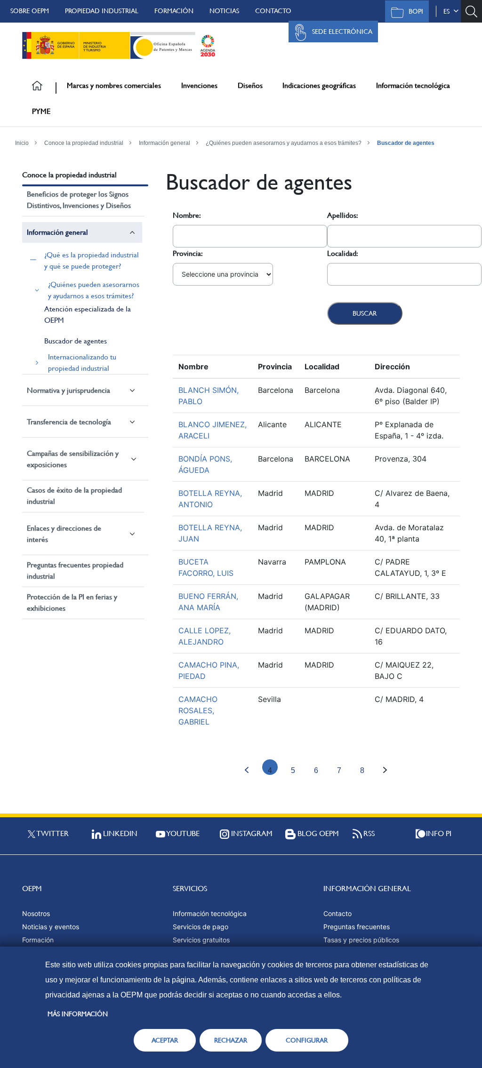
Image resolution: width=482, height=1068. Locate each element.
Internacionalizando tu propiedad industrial (82, 362)
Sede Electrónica (342, 31)
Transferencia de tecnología (69, 421)
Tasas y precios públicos (361, 940)
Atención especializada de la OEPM (87, 314)
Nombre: (187, 215)
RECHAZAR (230, 1040)
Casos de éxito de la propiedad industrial (74, 496)
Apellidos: (342, 215)
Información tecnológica (413, 85)
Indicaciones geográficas (319, 85)
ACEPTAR (165, 1040)
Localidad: (342, 253)
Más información (78, 1014)
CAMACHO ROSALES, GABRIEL (197, 710)
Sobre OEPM (29, 11)
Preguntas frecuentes (356, 927)
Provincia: (188, 253)
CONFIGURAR (307, 1040)
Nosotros (36, 913)
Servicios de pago (200, 927)
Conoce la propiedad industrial (83, 143)
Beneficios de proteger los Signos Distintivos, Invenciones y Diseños (79, 200)
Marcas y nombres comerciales (114, 85)
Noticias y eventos (50, 927)
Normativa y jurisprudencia (68, 390)
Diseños (250, 85)
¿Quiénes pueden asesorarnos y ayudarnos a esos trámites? (284, 143)
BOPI (416, 11)
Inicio (22, 143)
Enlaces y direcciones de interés (64, 534)
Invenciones (199, 85)
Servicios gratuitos (201, 940)
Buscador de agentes (405, 143)
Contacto (273, 11)
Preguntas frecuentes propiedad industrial (75, 570)
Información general (164, 143)
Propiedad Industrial (101, 11)
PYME (41, 111)
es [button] (448, 11)
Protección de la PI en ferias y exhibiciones (72, 602)
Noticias (224, 11)
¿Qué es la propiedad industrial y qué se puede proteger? (91, 260)
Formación (173, 11)
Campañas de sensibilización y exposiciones (73, 459)
